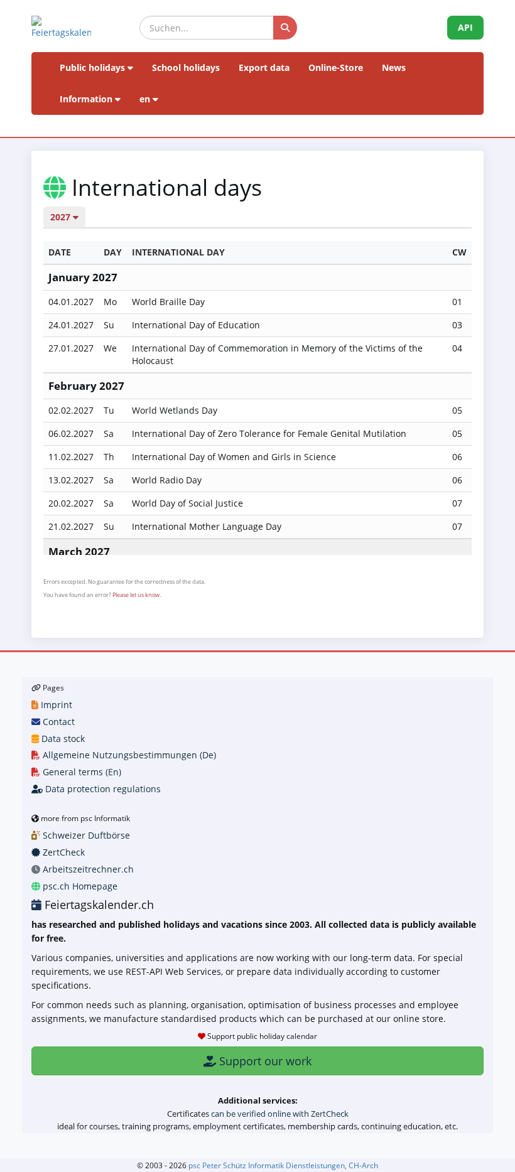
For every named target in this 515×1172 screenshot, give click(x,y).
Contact (57, 722)
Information (87, 99)
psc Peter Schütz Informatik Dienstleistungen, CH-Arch (283, 1165)
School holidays (186, 67)
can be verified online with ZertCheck (280, 1113)
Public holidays (93, 67)
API (465, 27)
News (394, 67)
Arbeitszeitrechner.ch (87, 869)
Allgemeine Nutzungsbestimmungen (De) (128, 755)
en (146, 99)
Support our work (264, 1060)
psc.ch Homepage (78, 886)
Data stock (62, 739)
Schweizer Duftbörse (85, 835)
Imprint (55, 705)
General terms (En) (80, 772)
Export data (264, 67)
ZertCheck (62, 852)
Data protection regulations (102, 789)
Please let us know (136, 595)
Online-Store (335, 67)
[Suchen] (285, 28)
